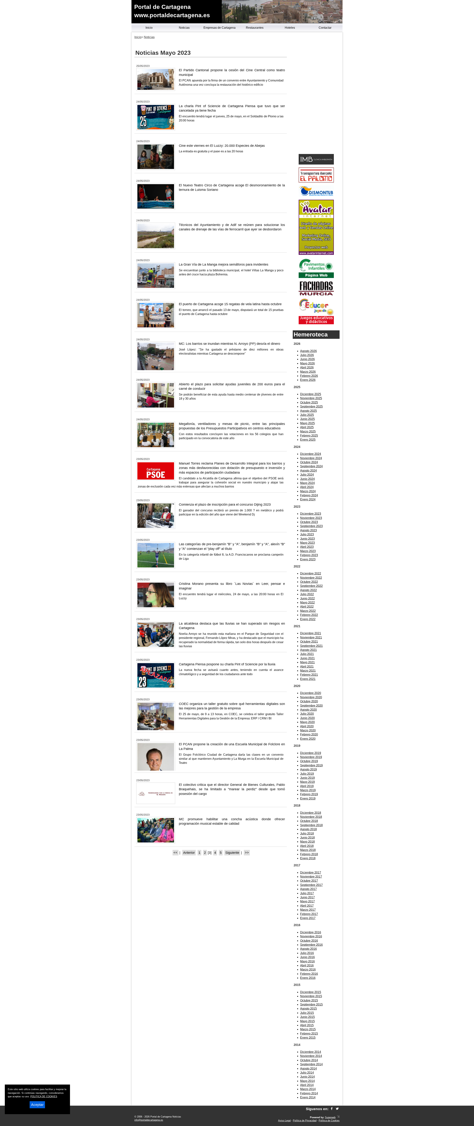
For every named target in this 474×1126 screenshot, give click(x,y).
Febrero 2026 (309, 375)
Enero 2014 (308, 1097)
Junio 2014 (307, 1076)
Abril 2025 (307, 427)
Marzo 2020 (308, 730)
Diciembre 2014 (310, 1051)
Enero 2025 (308, 439)
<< (175, 852)
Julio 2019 (307, 773)
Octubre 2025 (309, 402)
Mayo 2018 (307, 841)
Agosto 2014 (308, 1068)
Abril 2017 (307, 905)
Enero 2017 (308, 918)
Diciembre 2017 (310, 872)
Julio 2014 (307, 1072)
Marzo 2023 (308, 551)
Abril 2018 (307, 845)
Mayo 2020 (307, 722)
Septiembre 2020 (311, 705)
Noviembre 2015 (311, 996)
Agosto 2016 (308, 948)
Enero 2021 (308, 679)
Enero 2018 (308, 858)
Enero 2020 (308, 738)
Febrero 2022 (309, 614)
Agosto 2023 (308, 530)
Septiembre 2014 (311, 1064)
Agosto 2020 (308, 709)
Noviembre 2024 (311, 458)
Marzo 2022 (308, 610)
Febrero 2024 (309, 495)
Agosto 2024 (308, 470)
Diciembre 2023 (310, 513)
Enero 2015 (308, 1037)
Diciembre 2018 (310, 812)
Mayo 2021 (307, 662)
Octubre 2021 (309, 641)
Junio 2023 (307, 538)
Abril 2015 (307, 1025)
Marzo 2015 (308, 1029)
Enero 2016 (308, 977)
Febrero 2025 (309, 435)
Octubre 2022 (309, 581)
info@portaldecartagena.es (148, 1120)
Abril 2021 (307, 666)
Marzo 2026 (308, 371)
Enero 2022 (308, 619)
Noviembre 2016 (311, 936)
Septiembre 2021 (311, 645)
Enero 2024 (308, 499)
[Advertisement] (316, 93)
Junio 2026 (307, 359)
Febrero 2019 (309, 794)
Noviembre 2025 (311, 398)
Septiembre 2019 (311, 765)
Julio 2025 (307, 414)
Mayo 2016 (307, 961)
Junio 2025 (307, 418)
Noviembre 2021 (311, 637)
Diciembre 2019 (310, 753)
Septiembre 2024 (311, 466)
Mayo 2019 (307, 781)
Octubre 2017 (309, 880)
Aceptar (37, 1105)
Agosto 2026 (308, 351)
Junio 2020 (307, 718)
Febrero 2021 (309, 674)
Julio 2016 (307, 953)
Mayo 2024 (307, 483)
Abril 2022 (307, 606)
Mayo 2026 (307, 363)
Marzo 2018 (308, 850)
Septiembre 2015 (311, 1004)
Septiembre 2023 (311, 526)
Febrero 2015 (309, 1033)
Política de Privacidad (304, 1120)
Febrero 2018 (309, 854)
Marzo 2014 (308, 1089)
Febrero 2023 (309, 555)
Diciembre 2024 (310, 453)
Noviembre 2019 (311, 757)
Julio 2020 (307, 713)
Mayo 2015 (307, 1021)
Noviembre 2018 (311, 816)
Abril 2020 (307, 726)
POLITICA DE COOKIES (43, 1096)
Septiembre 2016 (311, 944)
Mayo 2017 (307, 901)
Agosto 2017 (308, 889)
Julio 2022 (307, 594)
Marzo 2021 (308, 670)
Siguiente (232, 852)
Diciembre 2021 (310, 633)
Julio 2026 (307, 355)
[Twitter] (337, 1109)
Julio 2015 (307, 1012)
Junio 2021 (307, 658)
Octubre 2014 (309, 1060)
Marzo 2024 (308, 491)
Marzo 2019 (308, 790)
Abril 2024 (307, 487)
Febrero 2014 (309, 1093)
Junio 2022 (307, 598)
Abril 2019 (307, 786)
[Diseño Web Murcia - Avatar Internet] (338, 1117)
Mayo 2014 (307, 1081)
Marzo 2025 (308, 431)
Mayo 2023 (307, 542)
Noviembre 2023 (311, 518)
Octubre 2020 (309, 701)
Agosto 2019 (308, 769)
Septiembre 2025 (311, 406)
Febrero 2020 (309, 734)
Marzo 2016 (308, 969)
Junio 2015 (307, 1016)
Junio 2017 (307, 897)
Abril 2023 (307, 546)
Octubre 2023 (309, 522)
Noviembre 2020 (311, 697)
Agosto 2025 (308, 410)
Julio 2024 (307, 474)
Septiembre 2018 (311, 825)
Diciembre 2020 (310, 693)
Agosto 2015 (308, 1008)
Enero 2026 (308, 379)
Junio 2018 (307, 837)
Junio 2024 (307, 478)
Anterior (189, 852)
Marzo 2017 (308, 909)
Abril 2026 (307, 367)
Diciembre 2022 (310, 573)
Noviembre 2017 (311, 876)
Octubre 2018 (309, 820)
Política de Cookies (329, 1120)
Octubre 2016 (309, 940)
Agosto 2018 (308, 829)
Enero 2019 (308, 798)
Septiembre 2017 (311, 885)
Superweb (330, 1117)
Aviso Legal (284, 1120)
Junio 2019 (307, 777)
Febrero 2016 (309, 973)
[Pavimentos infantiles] (316, 277)
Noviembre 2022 (311, 577)
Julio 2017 (307, 893)
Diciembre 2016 (310, 932)
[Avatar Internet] (316, 253)
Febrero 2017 (309, 914)
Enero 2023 (308, 559)
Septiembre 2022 (311, 585)
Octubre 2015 (309, 1000)
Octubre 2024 (309, 462)
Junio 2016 (307, 957)
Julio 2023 (307, 534)
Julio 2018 (307, 833)
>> (247, 852)
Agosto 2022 (308, 590)
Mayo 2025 (307, 423)
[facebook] (331, 1109)
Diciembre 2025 (310, 394)
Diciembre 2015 (310, 992)
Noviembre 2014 (311, 1056)
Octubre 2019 (309, 761)
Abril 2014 (307, 1085)
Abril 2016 (307, 965)
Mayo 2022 (307, 602)
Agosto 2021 (308, 649)
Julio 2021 (307, 654)
